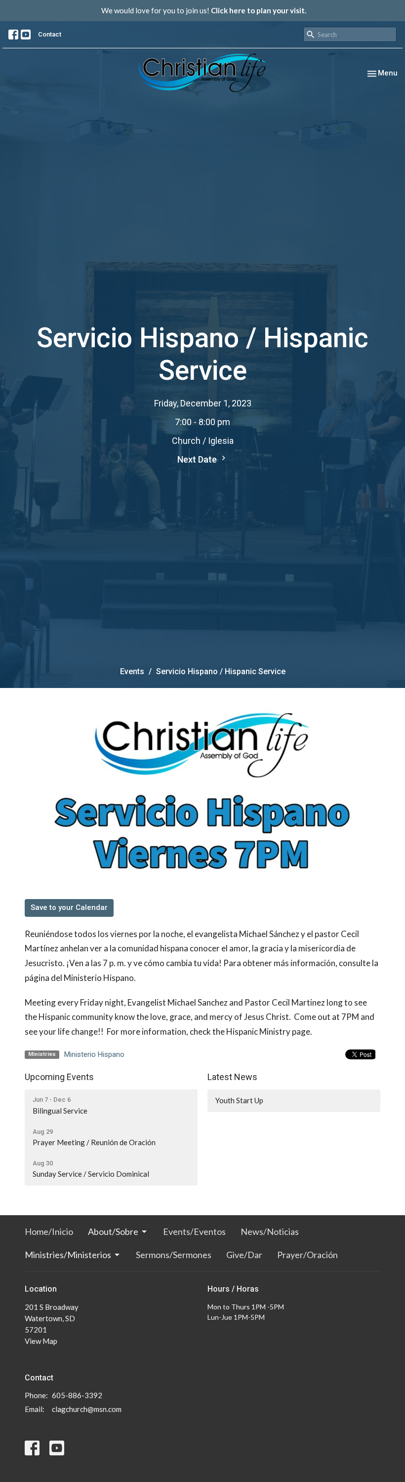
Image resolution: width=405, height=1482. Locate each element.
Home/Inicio (49, 1231)
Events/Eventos (194, 1231)
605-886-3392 (77, 1395)
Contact (49, 34)
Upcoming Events (59, 1077)
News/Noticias (270, 1231)
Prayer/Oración (307, 1254)
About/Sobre (113, 1231)
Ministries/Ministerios (68, 1254)
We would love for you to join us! (203, 10)
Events (132, 671)
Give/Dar (244, 1254)
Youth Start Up (239, 1100)
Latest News (232, 1077)
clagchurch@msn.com (87, 1409)
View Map (41, 1341)
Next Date (198, 459)
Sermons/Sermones (173, 1254)
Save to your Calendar (69, 907)
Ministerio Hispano (94, 1054)
